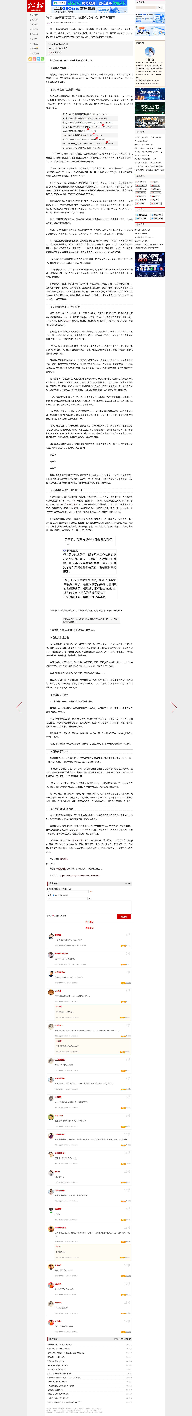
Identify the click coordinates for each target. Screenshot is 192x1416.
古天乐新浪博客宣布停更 (55, 1390)
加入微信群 (128, 883)
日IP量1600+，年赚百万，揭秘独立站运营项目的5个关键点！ (67, 1353)
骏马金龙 (64, 859)
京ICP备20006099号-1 (72, 1412)
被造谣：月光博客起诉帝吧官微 (57, 1381)
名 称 (49, 891)
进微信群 (34, 59)
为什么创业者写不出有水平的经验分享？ (60, 1373)
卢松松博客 (36, 6)
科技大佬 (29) (142, 200)
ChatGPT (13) (142, 182)
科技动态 (35, 34)
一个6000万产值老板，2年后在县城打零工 (148, 137)
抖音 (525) (156, 200)
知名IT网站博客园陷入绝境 (56, 1361)
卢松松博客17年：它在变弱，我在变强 (60, 1344)
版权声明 (75, 1409)
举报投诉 (61, 1409)
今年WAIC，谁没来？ (141, 141)
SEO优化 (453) (142, 185)
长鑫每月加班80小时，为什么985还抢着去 (148, 162)
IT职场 (121, 1339)
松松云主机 (42, 59)
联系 (49, 895)
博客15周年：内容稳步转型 (56, 1357)
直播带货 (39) (142, 196)
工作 (68, 321)
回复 (123, 946)
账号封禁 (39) (157, 192)
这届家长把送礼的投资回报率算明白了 (147, 248)
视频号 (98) (156, 196)
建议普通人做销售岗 (141, 233)
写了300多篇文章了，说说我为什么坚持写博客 (81, 18)
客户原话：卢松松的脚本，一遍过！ (146, 159)
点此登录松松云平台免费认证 (60, 889)
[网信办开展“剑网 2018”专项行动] (19, 708)
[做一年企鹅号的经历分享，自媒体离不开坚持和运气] (173, 708)
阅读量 (53, 22)
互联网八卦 (156, 182)
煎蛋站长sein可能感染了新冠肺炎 (58, 1394)
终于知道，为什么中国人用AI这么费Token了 (148, 152)
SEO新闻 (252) (157, 203)
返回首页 (35, 15)
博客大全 (35, 44)
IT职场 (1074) (156, 189)
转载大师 (68, 22)
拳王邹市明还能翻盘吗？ (142, 155)
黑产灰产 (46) (142, 192)
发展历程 (81, 1409)
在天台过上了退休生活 (142, 241)
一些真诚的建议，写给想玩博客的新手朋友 (61, 1386)
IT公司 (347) (156, 185)
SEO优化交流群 (158, 215)
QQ (49, 898)
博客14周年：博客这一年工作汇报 (58, 1365)
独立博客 (126, 1339)
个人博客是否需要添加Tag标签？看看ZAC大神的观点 (64, 1377)
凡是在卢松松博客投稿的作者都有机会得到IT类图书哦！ (65, 1402)
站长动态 (35, 20)
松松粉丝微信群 (143, 215)
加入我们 (48, 1409)
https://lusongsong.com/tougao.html (147, 83)
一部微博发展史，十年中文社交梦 (58, 1398)
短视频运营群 (142, 218)
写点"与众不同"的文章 (70, 504)
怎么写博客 (77, 840)
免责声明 (68, 1409)
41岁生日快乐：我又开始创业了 (145, 237)
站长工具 (35, 39)
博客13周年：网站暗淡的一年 (57, 1369)
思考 (130, 1339)
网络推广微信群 (158, 218)
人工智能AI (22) (142, 189)
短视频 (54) (141, 203)
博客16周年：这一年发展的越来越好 (59, 1349)
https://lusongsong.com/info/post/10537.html (79, 876)
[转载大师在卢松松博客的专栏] (150, 52)
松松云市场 (30, 59)
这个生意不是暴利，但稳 (142, 230)
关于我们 (55, 1409)
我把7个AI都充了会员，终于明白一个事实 (148, 148)
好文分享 (35, 24)
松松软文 (38, 59)
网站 (50, 52)
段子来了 (35, 29)
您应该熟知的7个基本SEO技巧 (144, 144)
